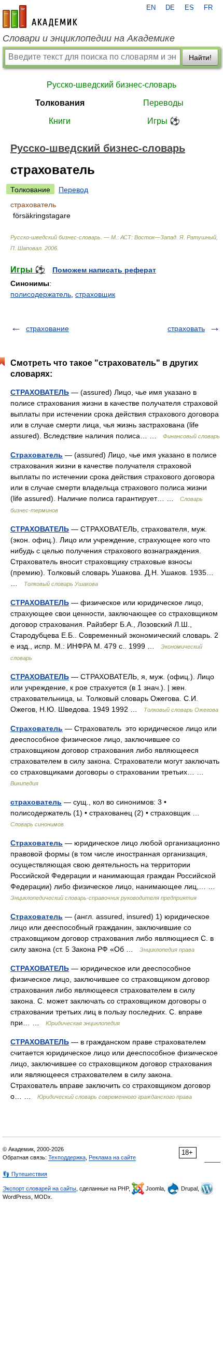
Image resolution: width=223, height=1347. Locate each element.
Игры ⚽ (163, 121)
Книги (60, 121)
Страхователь (36, 455)
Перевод (73, 189)
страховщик (95, 294)
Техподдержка (67, 1157)
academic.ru (40, 16)
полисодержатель (40, 294)
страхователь (36, 802)
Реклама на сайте (112, 1157)
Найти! (200, 57)
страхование (47, 328)
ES (189, 7)
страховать (186, 328)
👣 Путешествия (25, 1174)
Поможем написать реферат (104, 270)
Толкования (60, 102)
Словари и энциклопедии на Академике (89, 38)
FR (208, 7)
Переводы (163, 102)
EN (151, 7)
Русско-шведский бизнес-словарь (111, 84)
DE (170, 7)
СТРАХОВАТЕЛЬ (39, 392)
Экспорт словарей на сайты (39, 1188)
